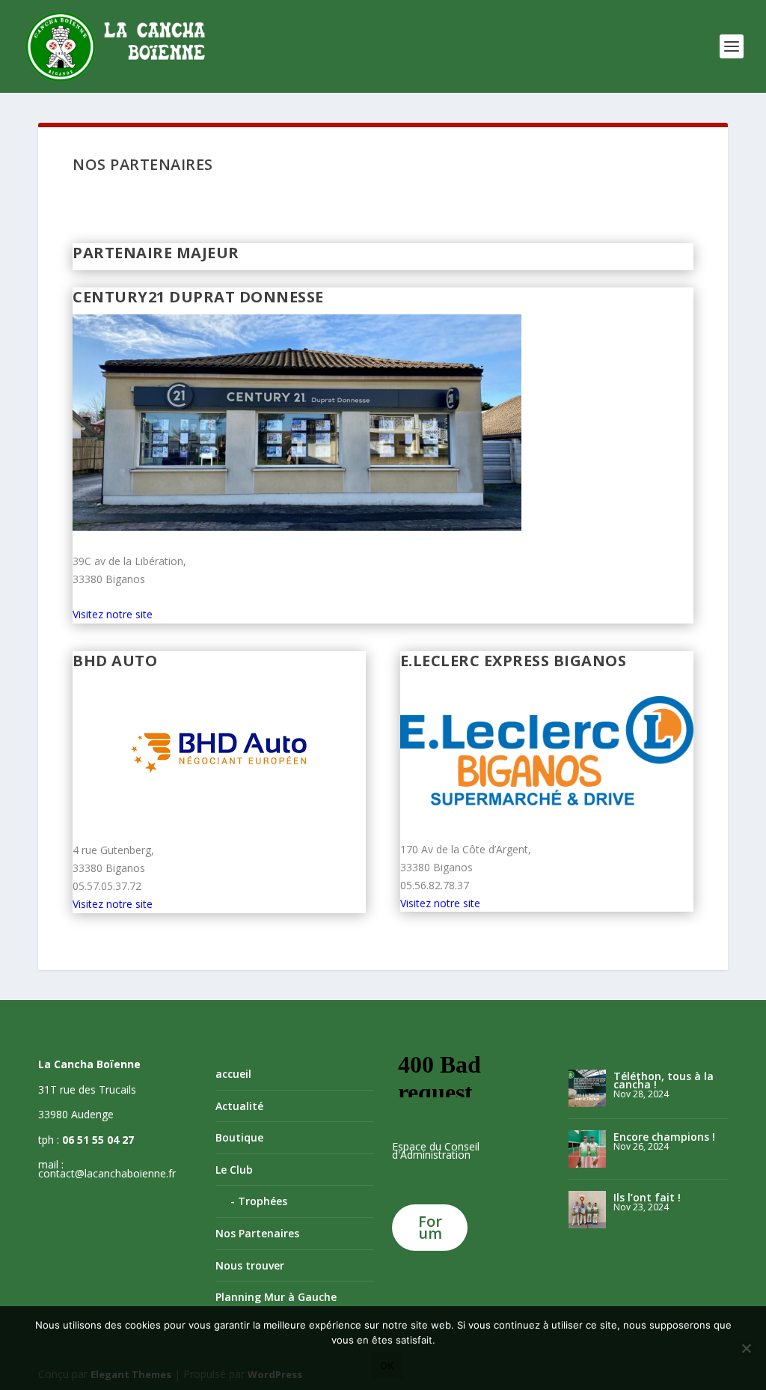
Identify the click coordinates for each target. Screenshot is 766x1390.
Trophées (262, 1201)
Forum (430, 1227)
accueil (233, 1074)
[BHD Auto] (219, 751)
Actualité (239, 1106)
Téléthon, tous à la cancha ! (663, 1080)
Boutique (239, 1137)
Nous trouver (249, 1265)
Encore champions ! (664, 1136)
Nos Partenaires (257, 1233)
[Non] (746, 1348)
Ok (387, 1365)
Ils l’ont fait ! (647, 1197)
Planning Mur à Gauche (276, 1297)
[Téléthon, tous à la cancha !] (587, 1088)
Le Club (234, 1169)
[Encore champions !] (587, 1149)
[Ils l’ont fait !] (587, 1209)
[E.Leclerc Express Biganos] (546, 750)
